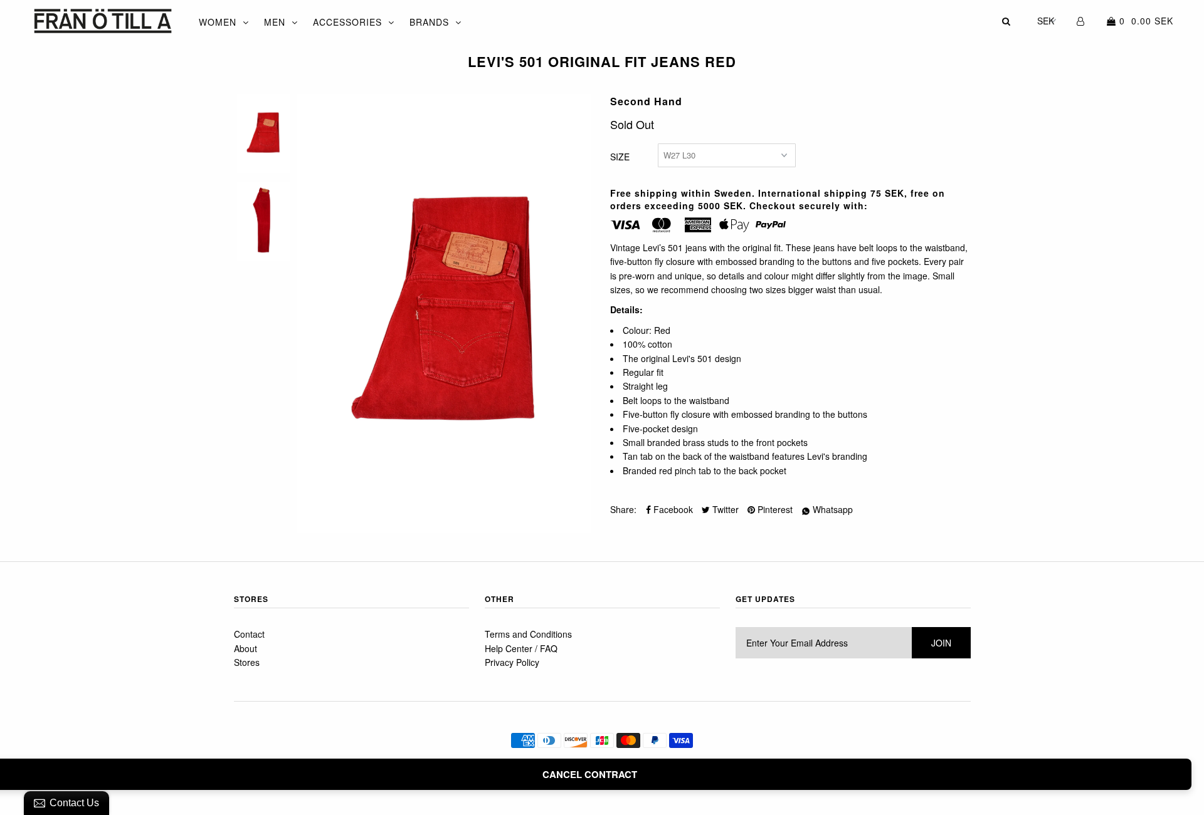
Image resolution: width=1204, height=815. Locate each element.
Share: (623, 509)
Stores (247, 662)
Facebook (672, 509)
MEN (274, 22)
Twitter (724, 509)
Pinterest (774, 509)
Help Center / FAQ (521, 648)
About (245, 648)
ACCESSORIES (347, 22)
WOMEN (217, 22)
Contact (249, 634)
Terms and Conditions (528, 634)
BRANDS (429, 22)
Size (620, 156)
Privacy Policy (512, 662)
